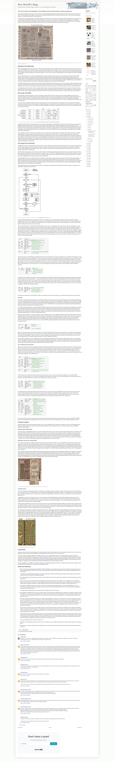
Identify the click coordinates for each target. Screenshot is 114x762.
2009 (88, 164)
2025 (88, 113)
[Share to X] (25, 629)
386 (86, 85)
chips (24, 631)
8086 (22, 631)
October (89, 121)
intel (90, 96)
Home (50, 727)
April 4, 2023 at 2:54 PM (25, 668)
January (89, 141)
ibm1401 (94, 95)
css (89, 91)
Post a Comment (22, 725)
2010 (88, 163)
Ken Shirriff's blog (28, 4)
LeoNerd (22, 636)
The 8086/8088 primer (70, 585)
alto (95, 86)
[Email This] (22, 629)
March (89, 138)
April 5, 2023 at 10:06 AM (25, 703)
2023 (88, 116)
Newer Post (20, 727)
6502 (88, 85)
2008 (88, 166)
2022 (88, 143)
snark (92, 104)
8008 (90, 85)
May (89, 127)
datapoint (92, 91)
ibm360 (87, 96)
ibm (92, 95)
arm (90, 89)
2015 (88, 155)
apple (93, 87)
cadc (91, 90)
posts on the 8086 (28, 562)
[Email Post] (20, 629)
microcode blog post (25, 106)
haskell (87, 95)
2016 (88, 153)
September (90, 122)
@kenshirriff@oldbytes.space (42, 564)
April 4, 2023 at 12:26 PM (25, 641)
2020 (88, 146)
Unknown (22, 679)
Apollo (90, 87)
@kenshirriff (67, 562)
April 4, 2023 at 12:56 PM (25, 660)
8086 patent (49, 590)
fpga (86, 94)
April (89, 129)
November (90, 119)
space (95, 104)
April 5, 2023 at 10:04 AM (25, 695)
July (89, 126)
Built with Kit (39, 750)
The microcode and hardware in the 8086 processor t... (92, 135)
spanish (87, 105)
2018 (88, 150)
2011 (88, 161)
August (89, 124)
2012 (88, 159)
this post (59, 516)
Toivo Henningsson (24, 689)
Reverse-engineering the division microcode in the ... (92, 131)
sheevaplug (87, 104)
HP (88, 95)
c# (89, 90)
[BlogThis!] (23, 629)
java (95, 96)
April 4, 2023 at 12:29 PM (25, 653)
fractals (89, 94)
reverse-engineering (28, 631)
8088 (89, 86)
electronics (89, 93)
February (89, 140)
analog (87, 87)
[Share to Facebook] (26, 629)
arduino (87, 89)
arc (95, 87)
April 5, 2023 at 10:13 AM (25, 713)
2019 (88, 148)
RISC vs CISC (45, 555)
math (90, 97)
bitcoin (87, 90)
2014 (88, 156)
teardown (94, 105)
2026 (88, 111)
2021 (88, 145)
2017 (88, 151)
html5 (90, 95)
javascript (87, 97)
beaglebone (94, 89)
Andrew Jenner (23, 644)
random (94, 100)
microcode (94, 97)
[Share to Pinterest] (27, 629)
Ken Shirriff (22, 657)
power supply (89, 100)
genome (92, 94)
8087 (86, 86)
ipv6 (92, 96)
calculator (94, 90)
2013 (88, 158)
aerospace (92, 86)
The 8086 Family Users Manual (43, 217)
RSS (72, 562)
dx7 (95, 91)
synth (90, 105)
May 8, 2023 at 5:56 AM (24, 722)
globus (95, 94)
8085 (93, 85)
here (41, 619)
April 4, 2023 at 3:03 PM (25, 675)
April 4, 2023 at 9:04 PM (25, 685)
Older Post (80, 727)
